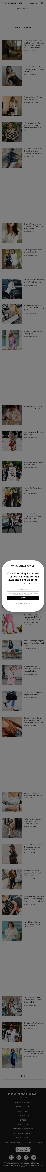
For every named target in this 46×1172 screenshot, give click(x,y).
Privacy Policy (18, 594)
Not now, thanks (23, 603)
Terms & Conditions (33, 593)
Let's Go (23, 598)
